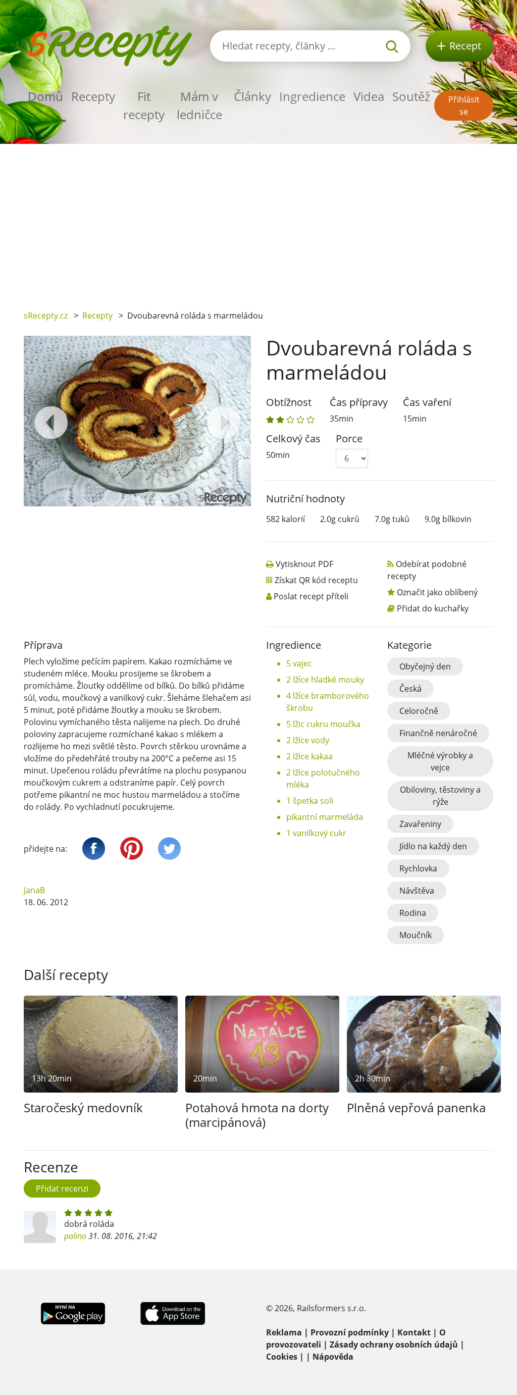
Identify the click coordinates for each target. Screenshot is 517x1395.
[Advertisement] (258, 219)
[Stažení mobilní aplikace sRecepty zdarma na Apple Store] (172, 1312)
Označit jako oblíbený (437, 592)
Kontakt (414, 1332)
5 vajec (299, 663)
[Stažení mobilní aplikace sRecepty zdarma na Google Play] (73, 1312)
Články (252, 96)
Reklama (284, 1332)
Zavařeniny (420, 824)
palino (75, 1236)
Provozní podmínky (350, 1332)
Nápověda (333, 1356)
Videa (368, 96)
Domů (45, 96)
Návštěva (416, 890)
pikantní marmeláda (324, 816)
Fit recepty (144, 105)
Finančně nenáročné (438, 733)
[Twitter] (169, 848)
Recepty (93, 96)
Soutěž (411, 96)
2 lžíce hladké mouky (325, 679)
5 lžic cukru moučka (323, 724)
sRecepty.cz (46, 315)
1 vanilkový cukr (316, 833)
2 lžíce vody (307, 740)
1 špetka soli (309, 800)
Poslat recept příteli (311, 596)
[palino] (40, 1227)
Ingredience (312, 96)
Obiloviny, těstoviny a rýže (440, 795)
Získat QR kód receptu (316, 580)
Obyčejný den (425, 666)
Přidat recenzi (62, 1188)
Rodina (412, 912)
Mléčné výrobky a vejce (440, 761)
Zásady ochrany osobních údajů (394, 1344)
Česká (410, 688)
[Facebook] (93, 848)
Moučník (415, 935)
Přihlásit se (464, 105)
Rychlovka (418, 868)
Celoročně (418, 710)
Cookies (281, 1356)
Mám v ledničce (199, 105)
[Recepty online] (109, 44)
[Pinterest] (131, 848)
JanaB (34, 890)
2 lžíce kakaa (309, 756)
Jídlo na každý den (433, 846)
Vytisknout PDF (304, 564)
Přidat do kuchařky (433, 608)
